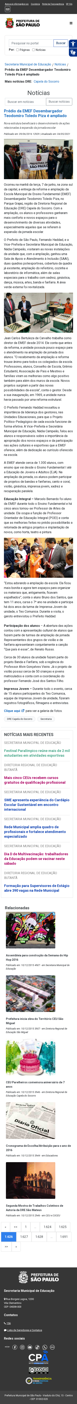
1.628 (39, 1237)
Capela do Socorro (46, 81)
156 (9, 1323)
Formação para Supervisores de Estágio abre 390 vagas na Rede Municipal (36, 888)
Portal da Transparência (53, 4)
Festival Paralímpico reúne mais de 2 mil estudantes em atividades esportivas (37, 753)
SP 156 (69, 4)
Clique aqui (14, 711)
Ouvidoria (35, 4)
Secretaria (46, 719)
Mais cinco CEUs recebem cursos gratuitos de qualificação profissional (35, 780)
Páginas (25, 50)
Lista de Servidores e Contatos (24, 1330)
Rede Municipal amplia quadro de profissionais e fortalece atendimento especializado (35, 831)
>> (6, 1246)
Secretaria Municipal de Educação (28, 64)
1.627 (24, 1237)
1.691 (64, 1237)
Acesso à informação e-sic (17, 4)
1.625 (63, 1227)
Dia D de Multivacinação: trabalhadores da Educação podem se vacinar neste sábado (36, 859)
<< (15, 1227)
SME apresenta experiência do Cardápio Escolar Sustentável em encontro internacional (36, 804)
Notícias (41, 50)
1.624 (47, 1227)
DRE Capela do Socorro (19, 719)
